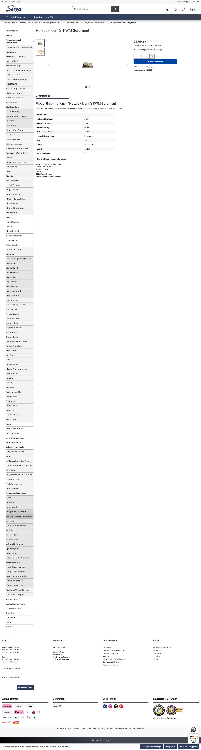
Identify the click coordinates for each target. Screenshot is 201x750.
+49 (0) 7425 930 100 (191, 2)
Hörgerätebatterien (12, 102)
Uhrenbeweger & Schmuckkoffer (17, 153)
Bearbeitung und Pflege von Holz (16, 162)
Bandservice (10, 502)
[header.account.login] (183, 9)
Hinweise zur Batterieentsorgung (114, 650)
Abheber (8, 498)
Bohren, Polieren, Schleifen (15, 452)
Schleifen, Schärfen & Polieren (16, 199)
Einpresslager (10, 254)
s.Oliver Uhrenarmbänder (14, 144)
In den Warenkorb (155, 62)
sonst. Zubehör (11, 419)
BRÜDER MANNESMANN (14, 139)
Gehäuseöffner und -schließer (16, 526)
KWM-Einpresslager (12, 112)
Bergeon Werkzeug (12, 61)
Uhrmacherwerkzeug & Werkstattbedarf (13, 41)
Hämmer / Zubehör (12, 337)
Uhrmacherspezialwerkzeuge (16, 493)
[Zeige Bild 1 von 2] (86, 87)
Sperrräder (9, 378)
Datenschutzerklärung (111, 662)
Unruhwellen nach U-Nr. (13, 392)
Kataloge (9, 622)
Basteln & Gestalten (12, 222)
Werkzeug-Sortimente (13, 562)
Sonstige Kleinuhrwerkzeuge (15, 567)
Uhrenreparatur (11, 52)
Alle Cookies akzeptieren (188, 747)
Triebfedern (9, 383)
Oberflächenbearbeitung (14, 484)
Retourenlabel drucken (111, 665)
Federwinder (10, 521)
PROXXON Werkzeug (13, 185)
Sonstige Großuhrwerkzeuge (15, 572)
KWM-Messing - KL (12, 273)
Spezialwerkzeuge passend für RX (17, 576)
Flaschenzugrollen (12, 300)
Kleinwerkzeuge (11, 470)
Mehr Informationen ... (64, 747)
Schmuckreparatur (12, 203)
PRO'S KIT (9, 135)
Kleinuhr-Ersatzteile (12, 240)
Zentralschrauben (11, 410)
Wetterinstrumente (12, 599)
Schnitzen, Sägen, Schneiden (15, 208)
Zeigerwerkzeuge (11, 553)
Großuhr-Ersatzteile (12, 245)
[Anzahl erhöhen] (147, 56)
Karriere (156, 659)
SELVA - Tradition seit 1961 (162, 647)
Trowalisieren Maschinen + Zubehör (18, 148)
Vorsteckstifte (10, 401)
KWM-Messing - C (12, 268)
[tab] (52, 96)
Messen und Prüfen (12, 479)
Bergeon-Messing (11, 286)
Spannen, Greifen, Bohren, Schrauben (18, 70)
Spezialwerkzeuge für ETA (14, 581)
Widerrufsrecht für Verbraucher (114, 659)
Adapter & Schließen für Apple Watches (19, 47)
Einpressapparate (12, 507)
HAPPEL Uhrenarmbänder (14, 98)
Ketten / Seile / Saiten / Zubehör (16, 341)
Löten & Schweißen (12, 181)
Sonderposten (10, 618)
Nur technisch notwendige (151, 747)
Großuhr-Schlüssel (12, 332)
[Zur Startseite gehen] (14, 8)
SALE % (49, 17)
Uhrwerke (9, 35)
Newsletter (157, 653)
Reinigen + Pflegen (12, 190)
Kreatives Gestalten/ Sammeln (16, 604)
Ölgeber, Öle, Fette (12, 535)
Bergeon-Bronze (11, 282)
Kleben (8, 171)
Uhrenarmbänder (11, 213)
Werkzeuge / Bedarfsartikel (15, 447)
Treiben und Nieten (12, 540)
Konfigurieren (170, 747)
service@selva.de (13, 2)
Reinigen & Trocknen (12, 488)
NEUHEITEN (9, 627)
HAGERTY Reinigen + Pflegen (15, 89)
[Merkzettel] (175, 9)
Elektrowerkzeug (11, 167)
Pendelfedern (10, 355)
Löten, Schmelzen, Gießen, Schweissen (19, 475)
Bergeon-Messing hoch (13, 291)
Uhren (8, 217)
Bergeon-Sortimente (12, 295)
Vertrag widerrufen (25, 687)
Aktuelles (156, 656)
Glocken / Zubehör (12, 323)
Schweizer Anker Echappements (16, 369)
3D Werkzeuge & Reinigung (14, 595)
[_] (88, 64)
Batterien (9, 158)
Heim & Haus (10, 613)
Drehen (8, 456)
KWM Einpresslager (12, 107)
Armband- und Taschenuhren (15, 438)
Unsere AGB (107, 647)
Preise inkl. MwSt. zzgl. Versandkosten (147, 45)
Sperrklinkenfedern (12, 374)
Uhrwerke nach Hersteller (14, 429)
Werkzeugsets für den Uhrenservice (18, 558)
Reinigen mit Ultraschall (13, 194)
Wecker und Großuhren (13, 442)
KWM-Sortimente (11, 263)
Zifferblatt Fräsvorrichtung (14, 585)
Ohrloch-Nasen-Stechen (14, 236)
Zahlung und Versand (110, 653)
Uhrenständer (10, 387)
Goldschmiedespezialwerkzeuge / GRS (19, 466)
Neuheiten (38, 17)
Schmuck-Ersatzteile (12, 231)
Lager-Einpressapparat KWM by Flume (18, 259)
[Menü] (197, 727)
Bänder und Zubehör (12, 433)
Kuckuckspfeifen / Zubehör (15, 346)
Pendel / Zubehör (11, 351)
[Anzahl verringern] (136, 56)
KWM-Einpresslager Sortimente (16, 116)
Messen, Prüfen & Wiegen (14, 130)
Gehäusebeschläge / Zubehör (15, 305)
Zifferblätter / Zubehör (13, 415)
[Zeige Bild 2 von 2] (89, 87)
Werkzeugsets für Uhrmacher (15, 56)
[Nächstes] (127, 64)
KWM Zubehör (10, 121)
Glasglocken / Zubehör (13, 319)
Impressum (107, 656)
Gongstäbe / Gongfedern (14, 328)
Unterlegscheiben (11, 396)
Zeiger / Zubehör (11, 406)
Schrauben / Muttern (12, 364)
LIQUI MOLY (9, 176)
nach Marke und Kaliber (13, 250)
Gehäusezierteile (11, 309)
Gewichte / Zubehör (12, 314)
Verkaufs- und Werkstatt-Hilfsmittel (17, 590)
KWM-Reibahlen (11, 125)
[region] (82, 64)
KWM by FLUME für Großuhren (16, 512)
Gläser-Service (10, 530)
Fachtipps (156, 650)
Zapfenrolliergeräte (12, 549)
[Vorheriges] (48, 64)
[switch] (193, 741)
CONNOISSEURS (11, 84)
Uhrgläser (9, 424)
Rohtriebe (9, 360)
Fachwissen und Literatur (14, 608)
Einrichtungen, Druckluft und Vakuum (18, 461)
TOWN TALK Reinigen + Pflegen (16, 79)
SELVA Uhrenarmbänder (14, 93)
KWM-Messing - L (12, 277)
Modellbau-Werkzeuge (13, 66)
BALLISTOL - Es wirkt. (13, 75)
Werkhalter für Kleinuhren (14, 544)
